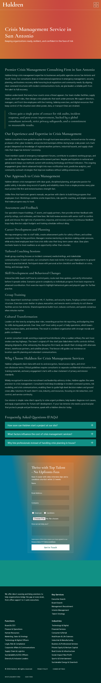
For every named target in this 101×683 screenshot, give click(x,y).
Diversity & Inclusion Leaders (16, 658)
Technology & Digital (60, 625)
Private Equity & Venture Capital (65, 647)
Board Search (57, 602)
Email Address (37, 493)
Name (34, 483)
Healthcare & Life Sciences (62, 636)
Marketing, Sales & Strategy (16, 636)
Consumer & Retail (59, 632)
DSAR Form (29, 677)
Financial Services (59, 629)
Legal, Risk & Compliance (15, 644)
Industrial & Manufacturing (62, 640)
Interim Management (60, 610)
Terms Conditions (49, 542)
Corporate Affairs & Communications (20, 647)
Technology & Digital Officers (17, 640)
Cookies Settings (59, 669)
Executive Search (58, 599)
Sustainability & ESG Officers (16, 655)
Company (35, 503)
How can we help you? (40, 524)
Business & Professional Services (65, 644)
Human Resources (12, 632)
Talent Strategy (58, 613)
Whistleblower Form (12, 677)
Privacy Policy (36, 542)
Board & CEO (10, 625)
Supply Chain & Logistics (15, 651)
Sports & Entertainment (61, 658)
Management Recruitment (62, 606)
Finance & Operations (13, 629)
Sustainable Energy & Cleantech (65, 662)
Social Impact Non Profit (62, 655)
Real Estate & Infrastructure (63, 651)
